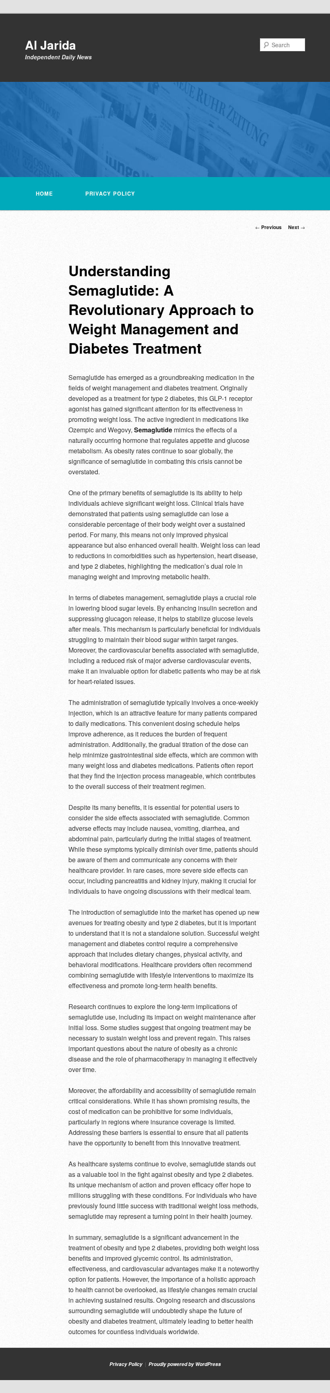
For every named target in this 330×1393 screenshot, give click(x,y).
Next (296, 227)
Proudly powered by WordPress (184, 1364)
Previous (268, 227)
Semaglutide (153, 429)
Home (44, 193)
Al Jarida (50, 44)
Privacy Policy (110, 193)
